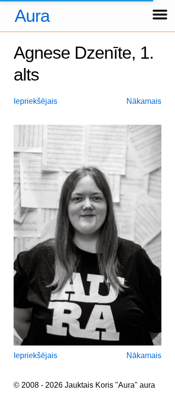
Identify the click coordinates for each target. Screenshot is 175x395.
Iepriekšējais (35, 101)
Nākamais (143, 101)
